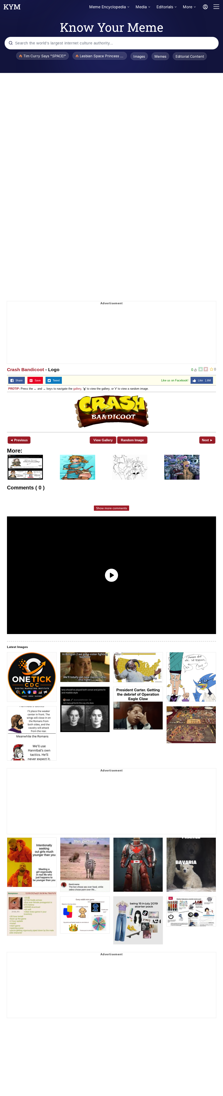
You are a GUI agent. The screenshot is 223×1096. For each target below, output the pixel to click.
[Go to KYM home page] (11, 8)
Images (139, 56)
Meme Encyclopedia (107, 7)
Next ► (207, 440)
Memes (160, 56)
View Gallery (103, 440)
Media (141, 7)
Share (18, 380)
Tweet (55, 380)
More (187, 7)
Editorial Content (190, 56)
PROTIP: (14, 388)
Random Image (132, 440)
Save (37, 380)
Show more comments (111, 508)
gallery (77, 388)
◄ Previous (19, 440)
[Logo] (111, 411)
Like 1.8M (203, 380)
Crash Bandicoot (25, 369)
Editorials (164, 7)
